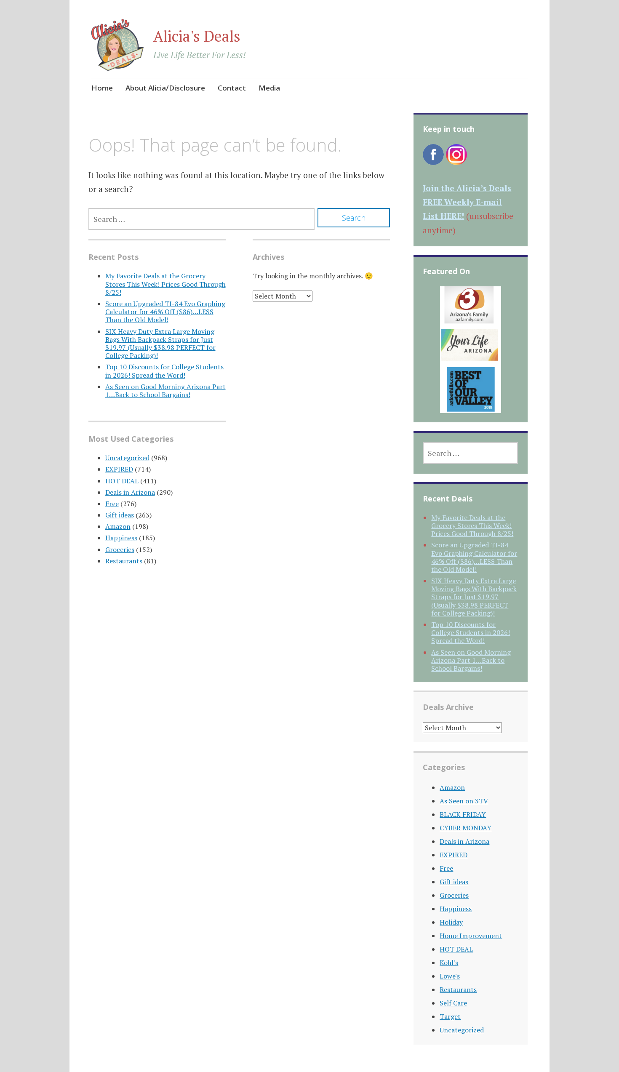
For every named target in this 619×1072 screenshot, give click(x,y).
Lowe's (450, 976)
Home (102, 88)
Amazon (118, 526)
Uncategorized (127, 457)
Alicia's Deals (196, 36)
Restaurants (123, 560)
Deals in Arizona (130, 492)
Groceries (119, 549)
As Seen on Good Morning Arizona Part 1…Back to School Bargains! (165, 390)
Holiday (451, 922)
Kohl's (449, 962)
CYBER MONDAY (465, 827)
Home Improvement (471, 935)
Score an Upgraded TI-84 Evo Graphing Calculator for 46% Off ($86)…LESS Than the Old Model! (165, 311)
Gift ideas (119, 515)
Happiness (121, 537)
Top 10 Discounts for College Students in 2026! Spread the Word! (164, 370)
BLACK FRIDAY (463, 814)
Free (112, 503)
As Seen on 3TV (464, 800)
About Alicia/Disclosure (165, 88)
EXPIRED (119, 469)
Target (450, 1016)
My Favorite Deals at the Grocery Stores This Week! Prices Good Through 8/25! (165, 283)
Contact (232, 88)
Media (269, 88)
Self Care (453, 1003)
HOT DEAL (122, 480)
